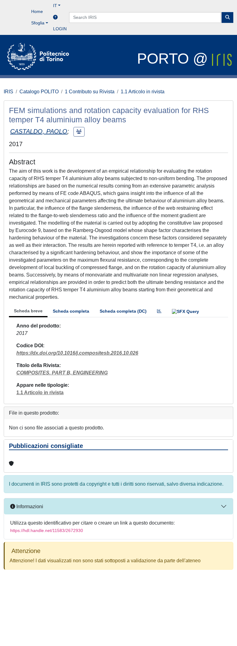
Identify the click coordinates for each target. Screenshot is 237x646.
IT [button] (55, 5)
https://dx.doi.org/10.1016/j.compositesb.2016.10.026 (77, 353)
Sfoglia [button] (37, 22)
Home (37, 11)
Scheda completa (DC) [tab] (123, 311)
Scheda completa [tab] (71, 311)
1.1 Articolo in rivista (142, 91)
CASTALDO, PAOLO (38, 131)
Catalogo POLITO (39, 91)
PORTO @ (174, 58)
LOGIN (60, 28)
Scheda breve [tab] (28, 310)
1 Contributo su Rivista (89, 91)
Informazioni (29, 506)
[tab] (159, 311)
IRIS (8, 91)
